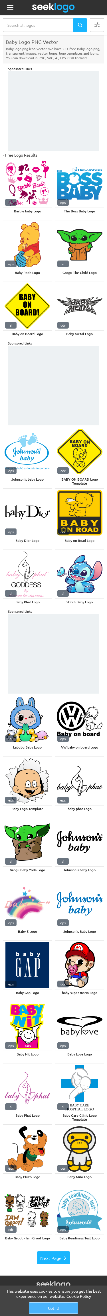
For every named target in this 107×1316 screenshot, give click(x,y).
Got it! (53, 1308)
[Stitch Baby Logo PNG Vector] (79, 574)
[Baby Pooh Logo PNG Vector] (27, 244)
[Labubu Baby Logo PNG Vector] (27, 719)
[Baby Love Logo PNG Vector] (79, 1026)
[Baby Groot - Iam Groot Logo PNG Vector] (27, 1210)
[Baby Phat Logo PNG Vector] (27, 574)
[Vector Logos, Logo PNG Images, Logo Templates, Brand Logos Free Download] (53, 8)
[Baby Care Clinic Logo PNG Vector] (79, 1087)
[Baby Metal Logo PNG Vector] (79, 306)
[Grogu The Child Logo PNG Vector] (79, 244)
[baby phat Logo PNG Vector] (79, 780)
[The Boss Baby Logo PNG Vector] (79, 183)
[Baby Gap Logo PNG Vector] (27, 965)
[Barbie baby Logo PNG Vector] (27, 183)
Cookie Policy (78, 1296)
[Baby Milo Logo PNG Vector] (79, 1149)
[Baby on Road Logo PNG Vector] (79, 513)
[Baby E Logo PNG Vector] (27, 903)
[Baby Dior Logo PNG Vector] (27, 513)
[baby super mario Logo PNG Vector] (79, 965)
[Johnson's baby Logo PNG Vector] (27, 451)
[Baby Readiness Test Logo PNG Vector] (79, 1210)
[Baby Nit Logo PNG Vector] (27, 1026)
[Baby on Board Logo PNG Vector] (27, 306)
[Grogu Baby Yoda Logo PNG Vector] (27, 842)
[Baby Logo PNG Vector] (27, 780)
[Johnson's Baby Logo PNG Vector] (79, 903)
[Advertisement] (53, 111)
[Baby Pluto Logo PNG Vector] (27, 1149)
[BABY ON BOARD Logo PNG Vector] (79, 451)
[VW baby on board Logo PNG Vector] (79, 719)
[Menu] (10, 8)
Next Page (51, 1258)
